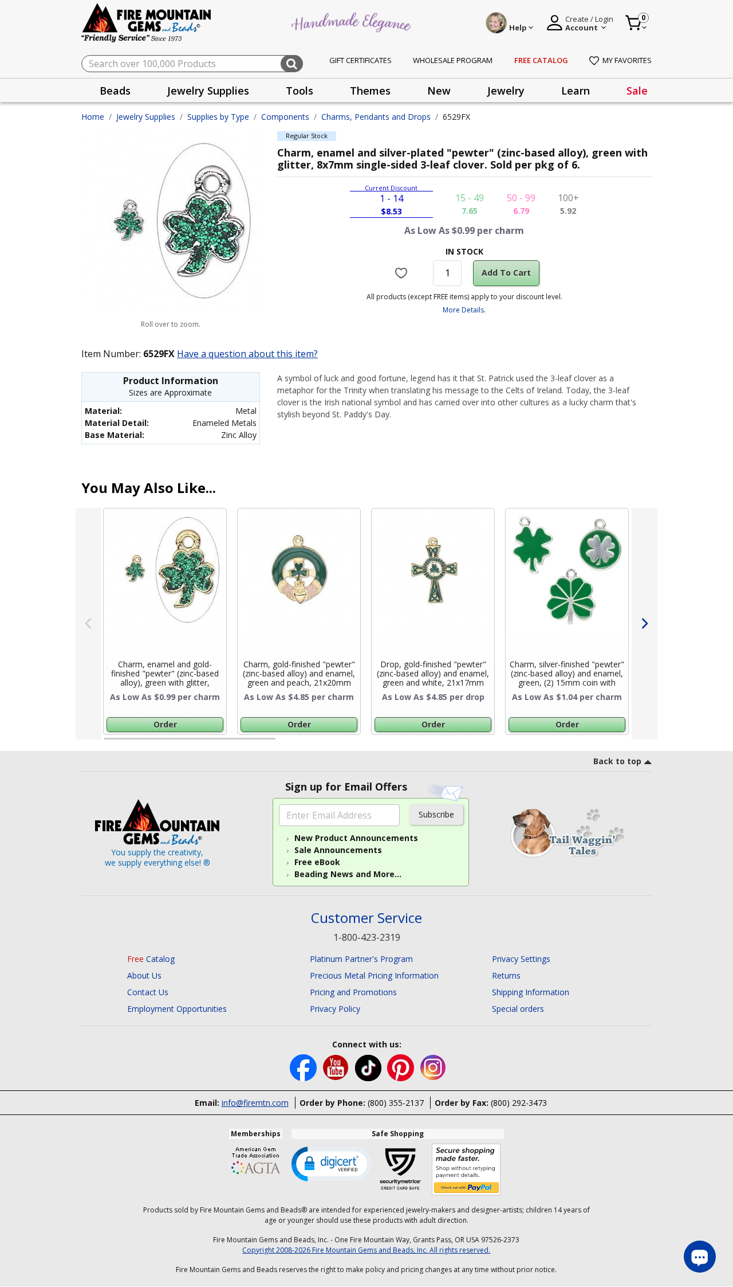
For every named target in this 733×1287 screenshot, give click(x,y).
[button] (331, 1163)
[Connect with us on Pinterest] (401, 1066)
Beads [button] (115, 90)
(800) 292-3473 (519, 1102)
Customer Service (366, 918)
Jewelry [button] (506, 90)
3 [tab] (463, 743)
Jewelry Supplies (145, 116)
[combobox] (192, 63)
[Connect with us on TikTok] (369, 1066)
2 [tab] (287, 743)
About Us (144, 975)
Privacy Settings (521, 958)
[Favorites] (402, 273)
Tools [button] (299, 90)
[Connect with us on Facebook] (304, 1066)
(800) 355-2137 (396, 1102)
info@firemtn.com (255, 1102)
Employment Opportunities (177, 1008)
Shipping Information (530, 992)
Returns (506, 975)
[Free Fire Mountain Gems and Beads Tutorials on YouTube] (337, 1066)
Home (92, 116)
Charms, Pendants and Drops (376, 116)
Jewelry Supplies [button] (208, 90)
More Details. (464, 310)
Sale (637, 90)
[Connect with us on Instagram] (433, 1066)
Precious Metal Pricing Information (374, 975)
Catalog (151, 958)
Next (644, 624)
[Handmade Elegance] (352, 21)
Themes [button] (370, 90)
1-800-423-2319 (366, 937)
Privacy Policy (335, 1008)
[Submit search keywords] (292, 63)
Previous (88, 624)
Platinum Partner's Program (361, 958)
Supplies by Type (218, 116)
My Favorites (627, 60)
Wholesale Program (452, 60)
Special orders (518, 1008)
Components (285, 116)
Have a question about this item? (247, 353)
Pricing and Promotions (353, 992)
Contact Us (147, 992)
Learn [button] (575, 90)
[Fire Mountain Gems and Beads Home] (146, 22)
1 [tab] (110, 743)
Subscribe (436, 814)
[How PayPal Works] (466, 1170)
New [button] (439, 90)
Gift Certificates (360, 60)
